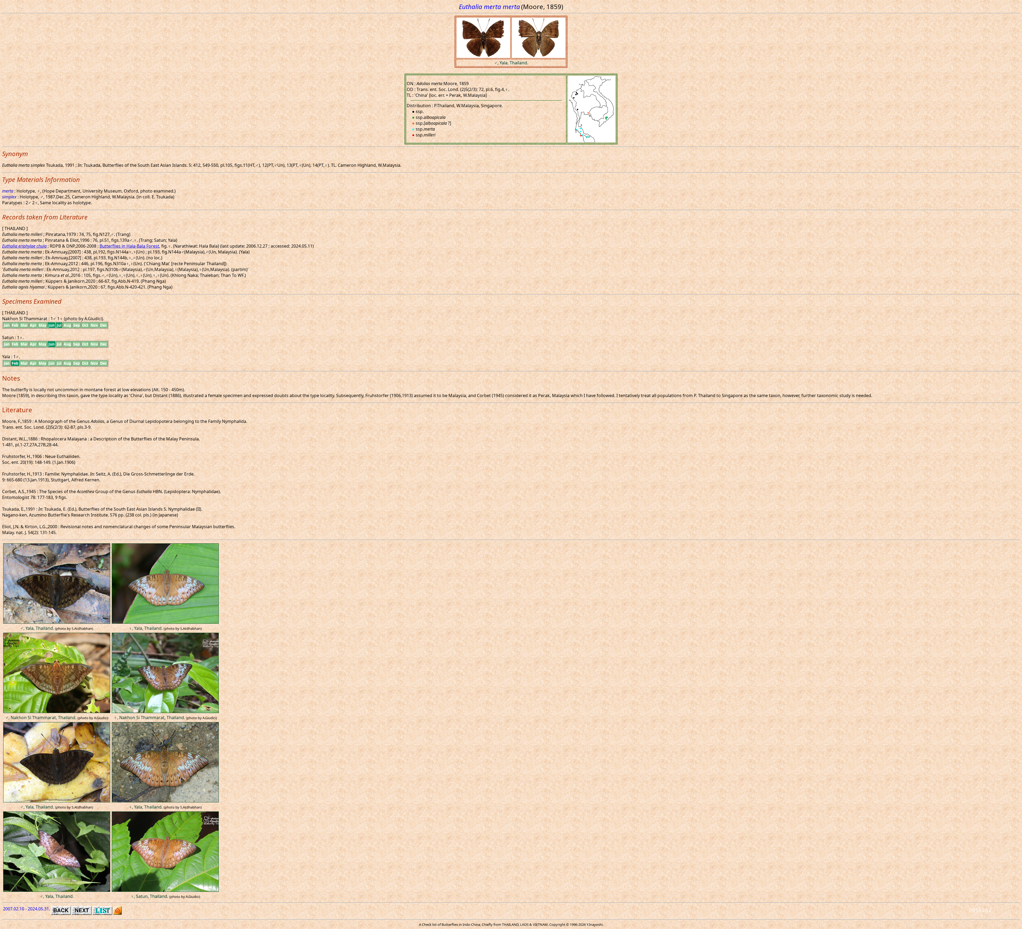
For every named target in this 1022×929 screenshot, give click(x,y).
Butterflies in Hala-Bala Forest (129, 246)
